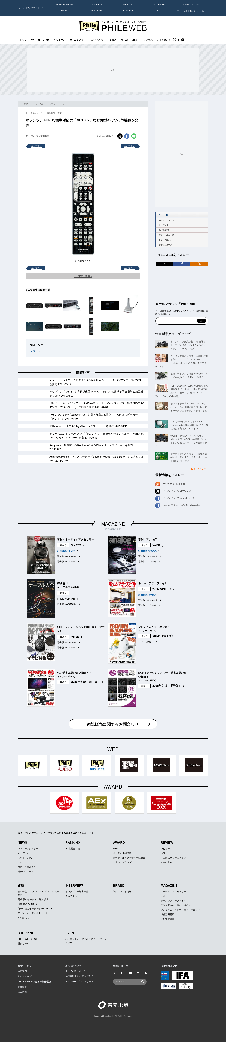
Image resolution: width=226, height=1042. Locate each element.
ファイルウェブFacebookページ (178, 498)
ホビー (135, 40)
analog (164, 896)
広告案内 (22, 971)
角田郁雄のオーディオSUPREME (35, 908)
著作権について (73, 965)
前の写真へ (36, 146)
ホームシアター (78, 40)
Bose (64, 10)
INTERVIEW (74, 885)
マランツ (35, 351)
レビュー (165, 848)
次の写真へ (129, 146)
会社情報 (22, 986)
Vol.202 (76, 545)
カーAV (124, 40)
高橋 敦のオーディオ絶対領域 (33, 899)
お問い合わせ (24, 965)
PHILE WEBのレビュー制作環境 (34, 981)
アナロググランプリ (123, 862)
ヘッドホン (59, 40)
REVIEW (167, 842)
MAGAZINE (113, 523)
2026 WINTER (161, 589)
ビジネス (148, 40)
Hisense (128, 10)
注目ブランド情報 (122, 891)
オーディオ (44, 40)
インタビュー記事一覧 (76, 891)
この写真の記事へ (83, 276)
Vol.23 (75, 637)
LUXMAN (159, 4)
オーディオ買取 (191, 10)
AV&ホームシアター (167, 220)
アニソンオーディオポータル (32, 913)
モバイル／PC (25, 857)
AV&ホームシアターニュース (52, 104)
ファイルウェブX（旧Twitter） (177, 491)
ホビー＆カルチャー (167, 239)
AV (32, 40)
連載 (21, 885)
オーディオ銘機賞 (122, 853)
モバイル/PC (96, 40)
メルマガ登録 (167, 919)
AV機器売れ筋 (72, 848)
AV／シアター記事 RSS (174, 484)
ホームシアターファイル (173, 900)
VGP (115, 848)
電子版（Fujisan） (66, 561)
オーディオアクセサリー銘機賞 (129, 857)
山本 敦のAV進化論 (27, 904)
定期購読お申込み (66, 551)
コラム (164, 853)
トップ (23, 40)
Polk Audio (96, 10)
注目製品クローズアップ (172, 334)
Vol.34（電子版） (163, 636)
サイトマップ (24, 976)
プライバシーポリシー (76, 971)
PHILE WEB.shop (66, 598)
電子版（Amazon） (67, 556)
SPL (159, 10)
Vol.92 (156, 545)
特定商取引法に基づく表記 (79, 976)
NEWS (22, 842)
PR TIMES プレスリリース (79, 981)
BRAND (118, 885)
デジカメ (111, 40)
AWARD (119, 842)
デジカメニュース (166, 234)
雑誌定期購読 (167, 914)
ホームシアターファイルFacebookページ (182, 505)
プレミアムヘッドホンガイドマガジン (180, 909)
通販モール (23, 943)
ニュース (34, 104)
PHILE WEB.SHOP (28, 939)
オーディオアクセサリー (173, 891)
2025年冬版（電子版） (85, 682)
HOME (25, 104)
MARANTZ (96, 4)
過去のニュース (165, 244)
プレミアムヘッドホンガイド (176, 905)
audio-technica (64, 4)
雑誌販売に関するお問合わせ (113, 724)
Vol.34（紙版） (146, 641)
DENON (128, 4)
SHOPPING (26, 933)
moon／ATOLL (191, 4)
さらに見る (166, 862)
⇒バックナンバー (199, 469)
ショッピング (164, 40)
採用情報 (22, 992)
